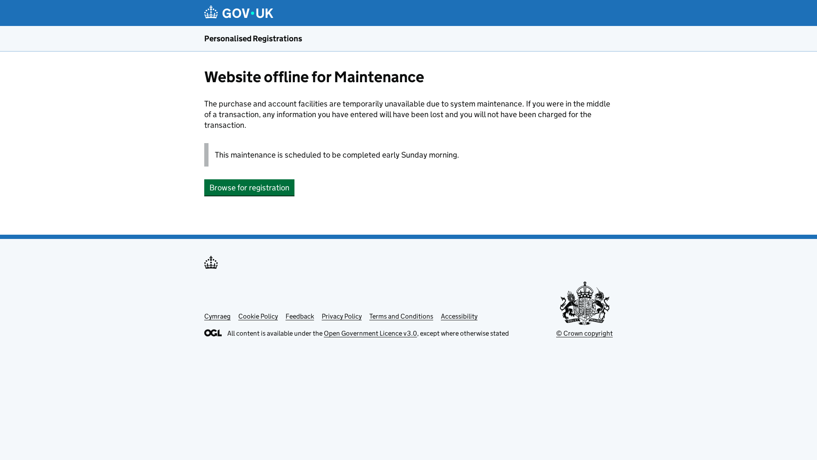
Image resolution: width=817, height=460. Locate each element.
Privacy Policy (342, 316)
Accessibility (459, 316)
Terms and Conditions (401, 316)
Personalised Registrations (253, 38)
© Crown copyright (584, 333)
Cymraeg (217, 316)
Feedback (300, 316)
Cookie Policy (258, 316)
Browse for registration (249, 188)
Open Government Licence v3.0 (370, 333)
